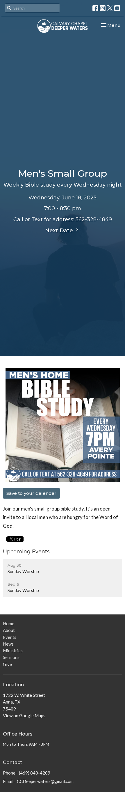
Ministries (13, 650)
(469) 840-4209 (34, 772)
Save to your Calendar (31, 493)
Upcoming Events (26, 551)
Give (7, 664)
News (8, 643)
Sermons (11, 657)
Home (8, 623)
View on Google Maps (24, 715)
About (9, 630)
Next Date (59, 230)
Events (9, 637)
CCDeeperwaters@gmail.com (45, 781)
